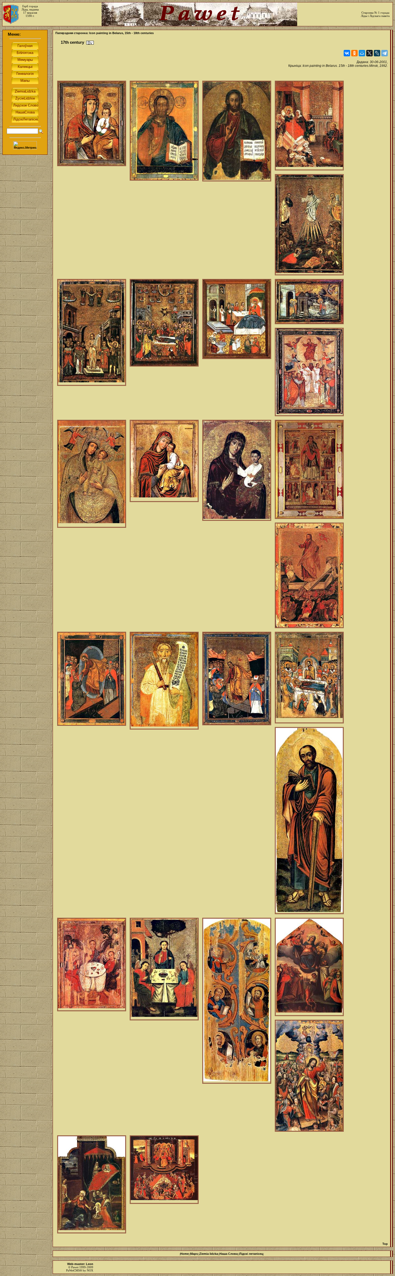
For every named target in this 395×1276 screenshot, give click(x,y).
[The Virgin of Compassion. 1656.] (164, 461)
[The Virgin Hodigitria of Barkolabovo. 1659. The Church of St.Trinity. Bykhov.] (236, 470)
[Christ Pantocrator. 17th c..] (236, 131)
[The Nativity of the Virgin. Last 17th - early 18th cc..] (91, 1184)
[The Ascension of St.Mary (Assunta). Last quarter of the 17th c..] (309, 967)
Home (184, 1253)
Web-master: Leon (80, 1264)
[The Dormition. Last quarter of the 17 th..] (309, 677)
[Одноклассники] (354, 53)
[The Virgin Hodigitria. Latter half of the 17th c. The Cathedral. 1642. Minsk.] (91, 474)
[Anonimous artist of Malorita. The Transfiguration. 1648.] (309, 224)
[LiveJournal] (377, 53)
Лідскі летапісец (251, 1253)
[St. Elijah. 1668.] (164, 680)
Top (385, 1243)
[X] (369, 53)
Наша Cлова (229, 1253)
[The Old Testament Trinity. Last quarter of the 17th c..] (91, 964)
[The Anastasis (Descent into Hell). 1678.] (236, 678)
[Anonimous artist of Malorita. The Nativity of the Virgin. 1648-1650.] (236, 319)
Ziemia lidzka (208, 1253)
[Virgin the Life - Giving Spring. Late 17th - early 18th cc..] (164, 1169)
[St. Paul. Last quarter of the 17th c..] (309, 820)
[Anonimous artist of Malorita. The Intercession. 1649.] (91, 332)
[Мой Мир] (362, 53)
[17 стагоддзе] (90, 43)
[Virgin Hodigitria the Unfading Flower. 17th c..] (91, 123)
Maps (194, 1253)
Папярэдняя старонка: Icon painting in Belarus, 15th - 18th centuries (104, 33)
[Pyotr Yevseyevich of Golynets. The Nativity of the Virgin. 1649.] (309, 125)
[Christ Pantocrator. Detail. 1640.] (164, 131)
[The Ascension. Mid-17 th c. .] (309, 372)
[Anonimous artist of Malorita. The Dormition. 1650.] (164, 322)
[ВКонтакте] (347, 53)
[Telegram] (384, 53)
